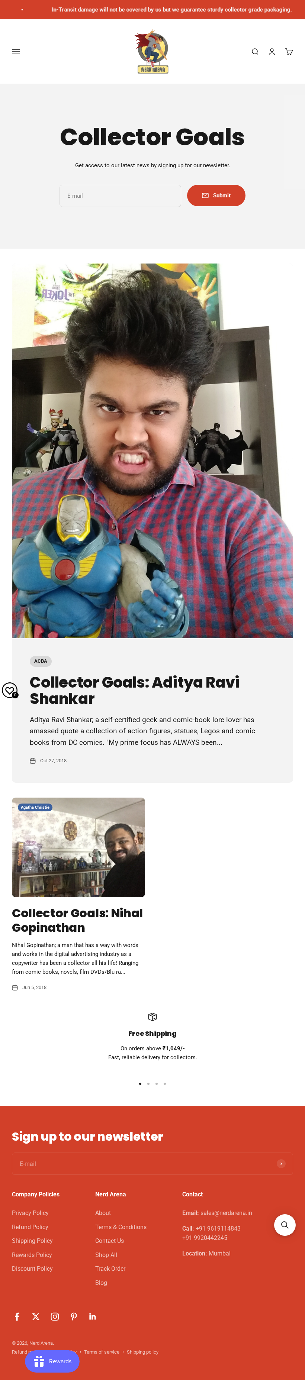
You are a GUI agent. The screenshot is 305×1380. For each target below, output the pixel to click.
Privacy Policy (30, 1212)
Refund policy (26, 1352)
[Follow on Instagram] (55, 1317)
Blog (101, 1282)
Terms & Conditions (121, 1227)
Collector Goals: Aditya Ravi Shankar (135, 690)
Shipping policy (142, 1352)
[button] (285, 1225)
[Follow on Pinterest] (74, 1317)
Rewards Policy (32, 1254)
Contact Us (109, 1240)
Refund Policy (30, 1227)
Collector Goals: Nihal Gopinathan (77, 920)
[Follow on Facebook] (17, 1317)
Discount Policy (32, 1268)
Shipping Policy (32, 1240)
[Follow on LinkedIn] (93, 1317)
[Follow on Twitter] (36, 1317)
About (103, 1212)
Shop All (106, 1254)
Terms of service (101, 1352)
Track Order (110, 1268)
